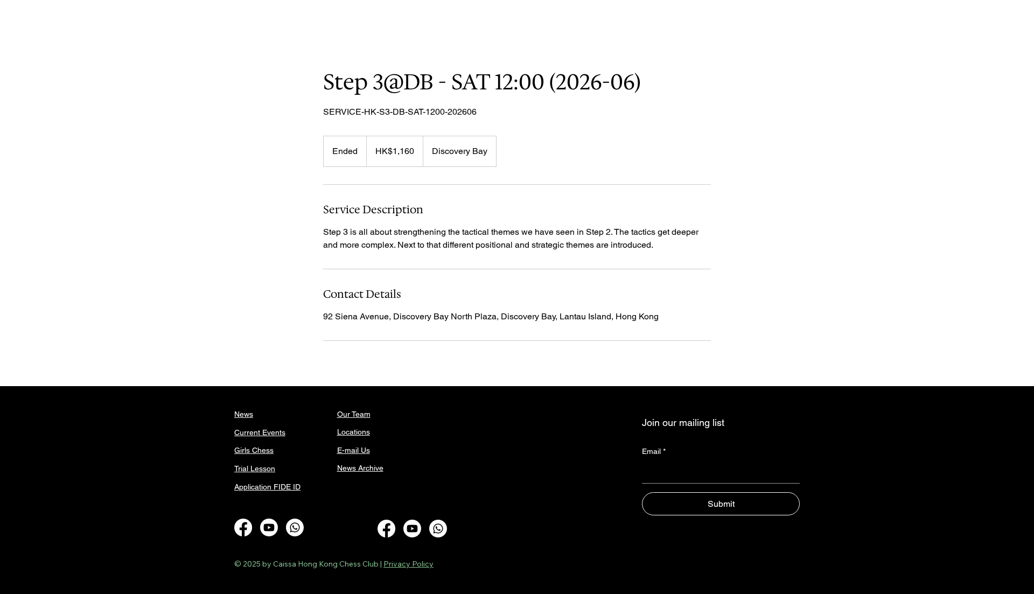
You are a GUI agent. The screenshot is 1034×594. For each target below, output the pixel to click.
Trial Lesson (254, 468)
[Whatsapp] (295, 527)
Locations (353, 432)
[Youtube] (269, 527)
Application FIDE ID (267, 487)
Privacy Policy (408, 564)
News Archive (360, 468)
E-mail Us (353, 450)
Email (654, 451)
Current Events (259, 432)
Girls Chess (254, 450)
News (243, 414)
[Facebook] (243, 527)
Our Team (354, 414)
